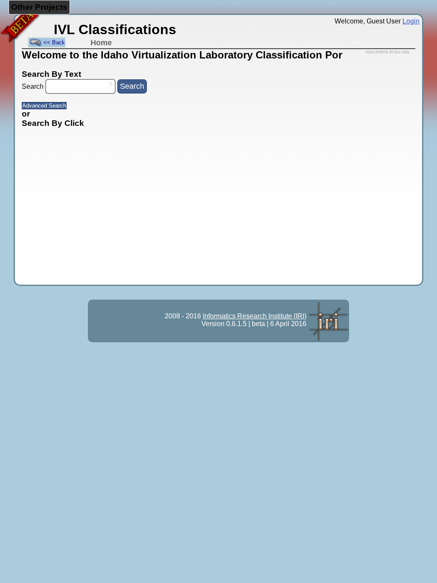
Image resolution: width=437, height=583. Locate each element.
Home (101, 42)
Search (33, 86)
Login (411, 21)
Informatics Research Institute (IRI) (254, 316)
